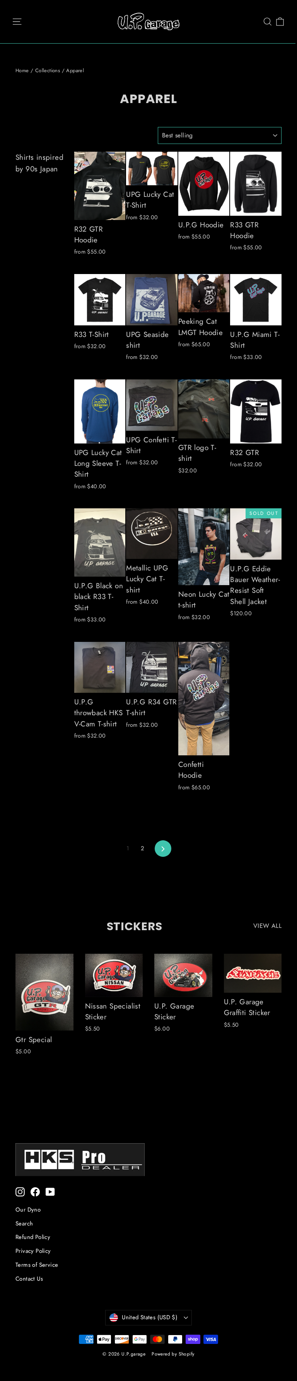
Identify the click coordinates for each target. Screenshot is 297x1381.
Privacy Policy (33, 1251)
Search (24, 1223)
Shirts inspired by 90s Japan (39, 163)
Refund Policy (32, 1237)
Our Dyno (28, 1209)
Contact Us (29, 1278)
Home (22, 70)
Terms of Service (36, 1265)
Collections (47, 70)
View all (267, 925)
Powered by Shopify (173, 1354)
